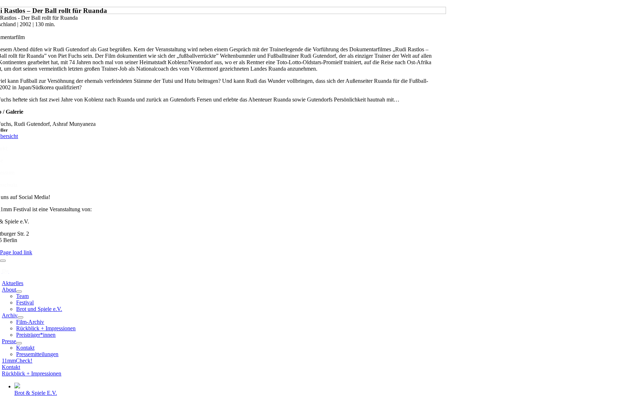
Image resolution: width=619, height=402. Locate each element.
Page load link (16, 252)
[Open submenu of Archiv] (20, 317)
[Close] (3, 261)
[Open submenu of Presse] (19, 343)
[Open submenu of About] (19, 291)
